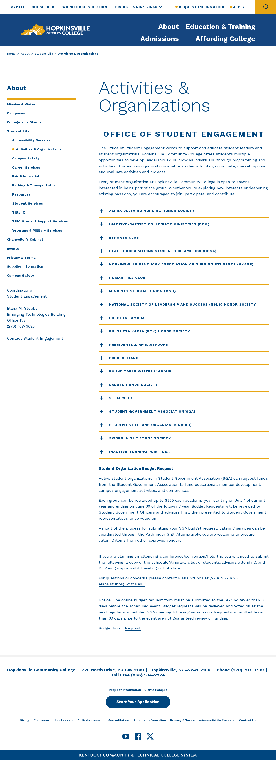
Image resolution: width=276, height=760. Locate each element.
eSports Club (124, 237)
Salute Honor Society (133, 385)
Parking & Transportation (34, 185)
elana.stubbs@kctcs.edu (122, 584)
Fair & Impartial (25, 176)
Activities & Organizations (38, 149)
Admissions (159, 39)
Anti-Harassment (91, 720)
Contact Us (247, 720)
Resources (21, 194)
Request (133, 628)
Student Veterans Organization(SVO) (150, 425)
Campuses (16, 113)
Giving (121, 7)
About (168, 26)
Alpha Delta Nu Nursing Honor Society (152, 211)
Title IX (18, 212)
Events (13, 248)
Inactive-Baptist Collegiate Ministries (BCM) (159, 224)
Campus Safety (25, 158)
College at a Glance (24, 122)
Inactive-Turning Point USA (140, 451)
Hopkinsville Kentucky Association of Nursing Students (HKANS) (181, 264)
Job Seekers (44, 7)
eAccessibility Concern (217, 720)
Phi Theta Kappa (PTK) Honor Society (149, 331)
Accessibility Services (31, 140)
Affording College (225, 39)
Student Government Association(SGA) (152, 411)
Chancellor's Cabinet (25, 239)
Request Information (201, 7)
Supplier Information (25, 266)
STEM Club (120, 398)
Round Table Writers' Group (140, 371)
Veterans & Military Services (37, 230)
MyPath (18, 7)
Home (11, 53)
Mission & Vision (21, 104)
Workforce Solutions (86, 7)
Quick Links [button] (145, 6)
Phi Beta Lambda (127, 318)
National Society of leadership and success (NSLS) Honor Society (182, 304)
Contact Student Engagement (35, 338)
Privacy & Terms (21, 257)
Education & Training (220, 26)
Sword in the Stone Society (140, 438)
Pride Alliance (125, 358)
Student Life (44, 53)
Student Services (27, 203)
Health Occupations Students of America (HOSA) (163, 251)
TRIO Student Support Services (40, 221)
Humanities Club (128, 278)
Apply (239, 7)
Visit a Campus (155, 690)
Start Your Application (138, 701)
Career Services (26, 167)
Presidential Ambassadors (138, 344)
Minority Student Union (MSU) (142, 291)
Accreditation (118, 720)
